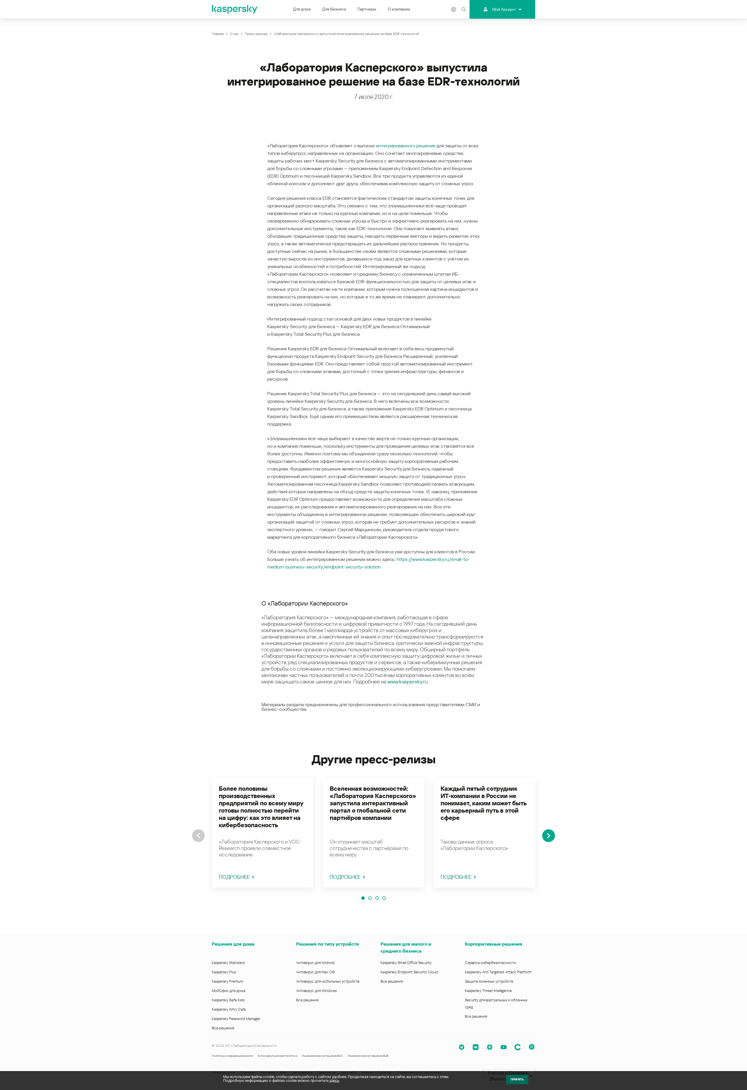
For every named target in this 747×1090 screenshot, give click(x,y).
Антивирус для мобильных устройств (327, 981)
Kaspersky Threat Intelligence (488, 990)
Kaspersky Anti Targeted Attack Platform (498, 972)
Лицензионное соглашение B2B (368, 1055)
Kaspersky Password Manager (236, 1018)
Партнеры (366, 9)
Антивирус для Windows (316, 990)
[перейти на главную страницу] (235, 9)
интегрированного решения (405, 145)
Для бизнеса (334, 9)
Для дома (301, 9)
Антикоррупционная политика (277, 1055)
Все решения (223, 1028)
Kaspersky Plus (224, 972)
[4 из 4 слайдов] (384, 898)
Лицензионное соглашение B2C (322, 1055)
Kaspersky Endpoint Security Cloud (409, 972)
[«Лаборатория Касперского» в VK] (475, 1047)
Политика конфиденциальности (232, 1055)
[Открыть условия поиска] (463, 9)
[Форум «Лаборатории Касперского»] (517, 1047)
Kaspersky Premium (227, 981)
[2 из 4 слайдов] (370, 898)
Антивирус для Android (315, 962)
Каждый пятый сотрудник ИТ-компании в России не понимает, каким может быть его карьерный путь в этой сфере (483, 803)
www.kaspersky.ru (407, 681)
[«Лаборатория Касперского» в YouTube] (503, 1047)
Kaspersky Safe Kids (228, 1000)
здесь (334, 1080)
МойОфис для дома (228, 990)
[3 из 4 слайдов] (377, 898)
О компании (399, 9)
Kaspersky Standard (228, 962)
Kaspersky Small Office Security (406, 962)
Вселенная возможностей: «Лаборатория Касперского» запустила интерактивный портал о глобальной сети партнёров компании (373, 803)
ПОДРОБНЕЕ (234, 877)
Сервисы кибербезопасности (490, 962)
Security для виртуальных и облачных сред (496, 1003)
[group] (262, 833)
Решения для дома (233, 944)
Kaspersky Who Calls (229, 1009)
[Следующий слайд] (548, 835)
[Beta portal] (531, 1047)
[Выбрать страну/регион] (453, 9)
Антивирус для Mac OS (315, 972)
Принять (517, 1079)
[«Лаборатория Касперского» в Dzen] (489, 1047)
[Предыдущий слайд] (198, 835)
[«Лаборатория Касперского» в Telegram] (461, 1047)
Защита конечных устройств (489, 981)
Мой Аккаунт (504, 9)
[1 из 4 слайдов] (362, 898)
